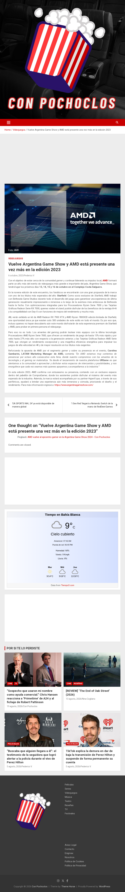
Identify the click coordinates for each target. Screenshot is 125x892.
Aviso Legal (70, 845)
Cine (10, 683)
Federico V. (29, 275)
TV (16, 683)
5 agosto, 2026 (14, 766)
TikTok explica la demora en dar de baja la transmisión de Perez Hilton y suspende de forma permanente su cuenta (90, 756)
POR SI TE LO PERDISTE (23, 648)
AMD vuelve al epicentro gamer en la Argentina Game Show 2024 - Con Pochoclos (69, 437)
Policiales (13, 744)
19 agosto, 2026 (14, 706)
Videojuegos (15, 258)
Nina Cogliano (88, 699)
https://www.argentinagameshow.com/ (74, 385)
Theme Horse (68, 886)
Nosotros (69, 857)
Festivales (70, 813)
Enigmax (69, 853)
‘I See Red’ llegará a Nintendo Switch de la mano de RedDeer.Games (92, 405)
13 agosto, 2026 (73, 699)
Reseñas (78, 683)
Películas (69, 784)
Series (68, 788)
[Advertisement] (62, 161)
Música (68, 797)
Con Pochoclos (30, 706)
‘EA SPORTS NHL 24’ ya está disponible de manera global (33, 405)
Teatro (68, 801)
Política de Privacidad (75, 865)
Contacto (69, 849)
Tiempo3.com (67, 585)
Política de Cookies (74, 861)
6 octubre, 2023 (15, 275)
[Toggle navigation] (9, 122)
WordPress (104, 886)
